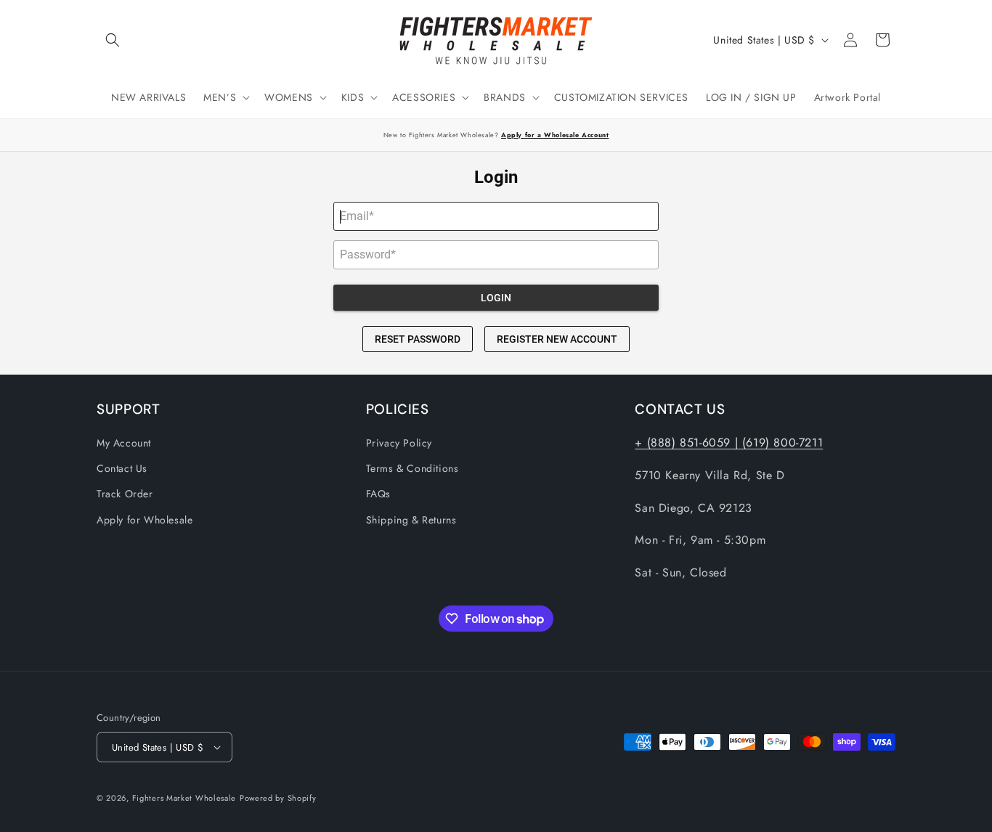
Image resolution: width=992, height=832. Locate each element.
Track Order (125, 493)
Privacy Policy (399, 443)
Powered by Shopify (278, 798)
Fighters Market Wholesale (184, 798)
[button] (113, 40)
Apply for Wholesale (144, 520)
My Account (124, 443)
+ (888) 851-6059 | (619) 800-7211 (729, 442)
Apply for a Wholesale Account (555, 134)
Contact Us (122, 468)
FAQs (378, 493)
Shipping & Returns (411, 520)
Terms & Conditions (412, 468)
